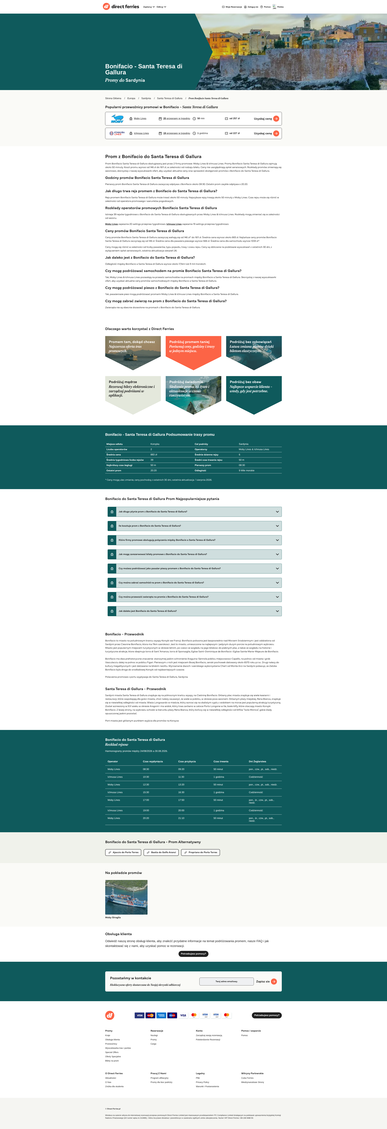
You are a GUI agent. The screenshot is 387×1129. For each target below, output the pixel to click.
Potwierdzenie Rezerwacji (208, 1039)
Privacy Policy (202, 1082)
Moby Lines (111, 224)
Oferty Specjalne (113, 1056)
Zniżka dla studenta (114, 1086)
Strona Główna (113, 98)
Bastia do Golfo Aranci (163, 852)
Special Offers (112, 1052)
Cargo (153, 1044)
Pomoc (244, 1035)
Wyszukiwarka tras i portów (118, 1048)
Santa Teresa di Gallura (169, 98)
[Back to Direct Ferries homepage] (121, 7)
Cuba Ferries (247, 1078)
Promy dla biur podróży (161, 1082)
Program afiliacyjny (159, 1078)
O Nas (108, 1082)
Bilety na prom (112, 1060)
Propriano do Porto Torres (203, 852)
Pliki (198, 1078)
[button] (195, 512)
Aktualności (110, 1078)
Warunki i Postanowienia (207, 1086)
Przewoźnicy (111, 1044)
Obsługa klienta (112, 1039)
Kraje (107, 1035)
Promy (154, 1039)
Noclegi (154, 1035)
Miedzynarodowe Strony (252, 1082)
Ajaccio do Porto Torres (125, 852)
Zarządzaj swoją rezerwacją (209, 1035)
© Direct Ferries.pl (112, 1109)
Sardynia (146, 98)
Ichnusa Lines (174, 224)
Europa (131, 98)
